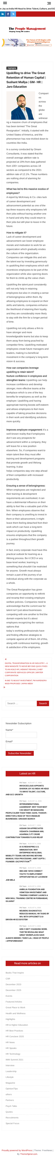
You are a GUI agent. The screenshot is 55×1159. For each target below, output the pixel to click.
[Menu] (5, 3)
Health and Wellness (16, 1013)
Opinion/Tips (12, 1088)
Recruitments (12, 1117)
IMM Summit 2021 (14, 1059)
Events (9, 996)
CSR (8, 978)
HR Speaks (11, 1048)
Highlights (12, 68)
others (9, 1094)
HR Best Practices (14, 1030)
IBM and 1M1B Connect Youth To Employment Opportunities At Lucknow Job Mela (26, 875)
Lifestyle (10, 1077)
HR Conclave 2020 (15, 1036)
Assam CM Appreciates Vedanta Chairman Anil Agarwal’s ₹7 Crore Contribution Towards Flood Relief (25, 833)
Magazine (10, 1083)
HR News (10, 1042)
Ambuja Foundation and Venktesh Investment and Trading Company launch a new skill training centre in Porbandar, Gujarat (27, 895)
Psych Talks (11, 1106)
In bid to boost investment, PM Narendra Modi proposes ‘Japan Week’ (25, 682)
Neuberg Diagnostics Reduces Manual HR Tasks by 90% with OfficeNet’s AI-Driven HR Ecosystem (27, 915)
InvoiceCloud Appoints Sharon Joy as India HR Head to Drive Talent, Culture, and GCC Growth (27, 790)
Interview (10, 1065)
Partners (10, 1100)
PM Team (22, 783)
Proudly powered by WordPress (17, 1150)
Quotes (9, 1112)
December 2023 (13, 984)
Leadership (11, 1071)
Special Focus (12, 1123)
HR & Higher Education (17, 1025)
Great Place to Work (15, 1007)
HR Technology (13, 1054)
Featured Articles (14, 1001)
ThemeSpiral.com (28, 1154)
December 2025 (13, 990)
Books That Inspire (15, 972)
